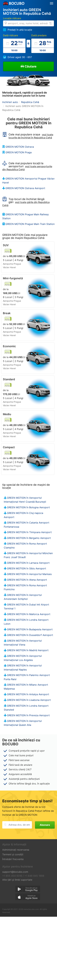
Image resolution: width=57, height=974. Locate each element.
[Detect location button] (50, 23)
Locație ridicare (12, 18)
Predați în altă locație (20, 29)
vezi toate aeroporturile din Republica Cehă (27, 168)
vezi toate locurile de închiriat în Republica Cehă (31, 136)
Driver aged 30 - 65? (20, 57)
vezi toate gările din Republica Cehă (26, 204)
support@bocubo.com (15, 871)
